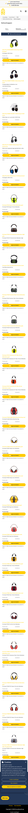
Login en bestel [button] (15, 60)
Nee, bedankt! (14, 783)
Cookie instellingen (14, 779)
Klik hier (5, 798)
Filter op (15, 34)
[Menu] (25, 11)
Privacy (11, 805)
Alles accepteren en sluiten (14, 786)
